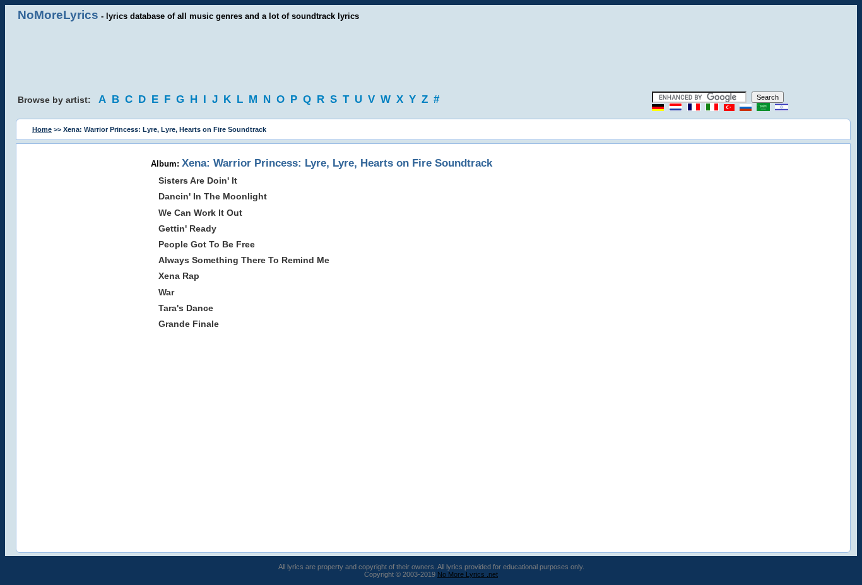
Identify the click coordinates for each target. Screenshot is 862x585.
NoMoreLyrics (58, 14)
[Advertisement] (431, 56)
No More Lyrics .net (467, 574)
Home (42, 129)
